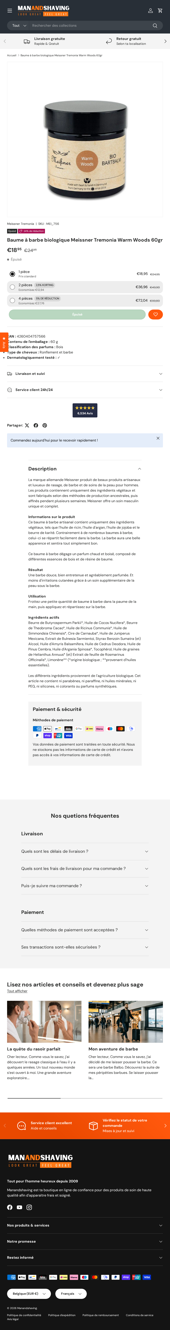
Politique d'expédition (61, 1315)
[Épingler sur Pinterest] (44, 425)
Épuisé (77, 314)
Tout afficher (17, 991)
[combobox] (85, 25)
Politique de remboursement (101, 1315)
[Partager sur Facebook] (35, 425)
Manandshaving (27, 1308)
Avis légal (13, 1319)
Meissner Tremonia (20, 224)
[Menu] (10, 10)
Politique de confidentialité (24, 1315)
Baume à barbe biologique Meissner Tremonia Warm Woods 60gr (61, 55)
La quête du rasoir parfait (33, 1049)
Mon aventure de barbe (113, 1049)
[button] (160, 10)
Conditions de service (139, 1315)
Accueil (11, 55)
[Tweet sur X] (27, 425)
